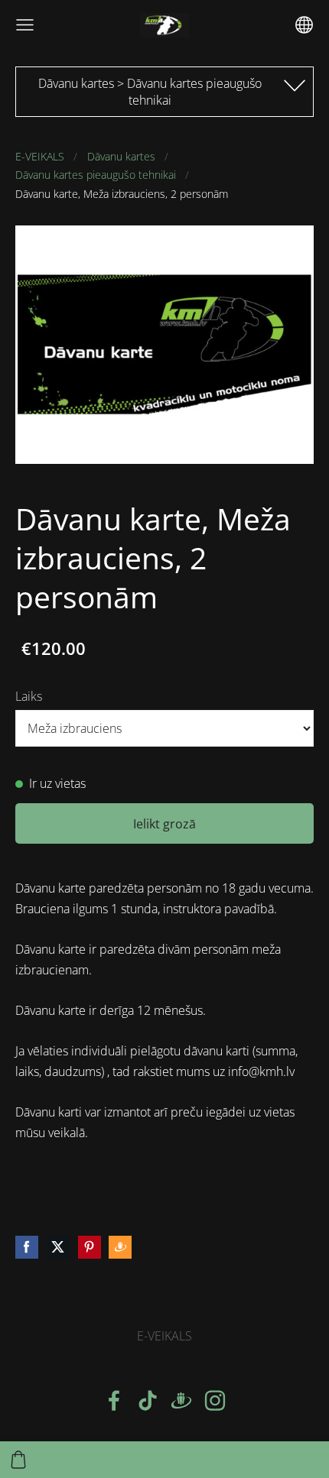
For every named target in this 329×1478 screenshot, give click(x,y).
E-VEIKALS (39, 156)
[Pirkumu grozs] (18, 1459)
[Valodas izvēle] (304, 25)
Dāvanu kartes (121, 156)
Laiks (28, 696)
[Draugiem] (181, 1400)
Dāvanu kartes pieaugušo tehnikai (95, 174)
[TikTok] (147, 1400)
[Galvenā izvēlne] (25, 25)
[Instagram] (215, 1400)
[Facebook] (114, 1400)
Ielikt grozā (164, 823)
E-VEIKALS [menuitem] (164, 1335)
